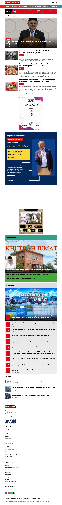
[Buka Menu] (53, 2)
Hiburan (7, 436)
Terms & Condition (10, 486)
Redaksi (7, 484)
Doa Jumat (9, 456)
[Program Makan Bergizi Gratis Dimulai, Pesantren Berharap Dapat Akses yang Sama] (11, 70)
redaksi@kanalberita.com (14, 416)
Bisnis (6, 431)
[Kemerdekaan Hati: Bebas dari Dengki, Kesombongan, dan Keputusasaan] (8, 382)
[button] (50, 2)
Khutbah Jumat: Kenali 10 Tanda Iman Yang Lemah (20, 278)
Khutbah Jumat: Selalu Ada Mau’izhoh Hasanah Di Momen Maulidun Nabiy (27, 274)
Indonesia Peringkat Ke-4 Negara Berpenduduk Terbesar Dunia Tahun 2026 (40, 11)
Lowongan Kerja (9, 477)
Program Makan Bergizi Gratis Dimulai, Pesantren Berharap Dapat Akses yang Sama (37, 65)
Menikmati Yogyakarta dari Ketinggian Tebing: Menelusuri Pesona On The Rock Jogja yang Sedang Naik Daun (33, 388)
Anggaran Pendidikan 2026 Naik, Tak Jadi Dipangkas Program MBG (28, 42)
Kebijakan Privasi (9, 474)
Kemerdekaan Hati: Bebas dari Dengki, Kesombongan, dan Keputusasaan (33, 381)
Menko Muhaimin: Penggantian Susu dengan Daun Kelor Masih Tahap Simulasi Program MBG (37, 80)
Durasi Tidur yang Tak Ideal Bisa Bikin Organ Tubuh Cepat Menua (30, 335)
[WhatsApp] (11, 493)
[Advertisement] (31, 197)
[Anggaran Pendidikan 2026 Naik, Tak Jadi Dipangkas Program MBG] (31, 33)
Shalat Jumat (9, 452)
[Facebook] (6, 493)
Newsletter (7, 479)
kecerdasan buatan (11, 454)
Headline (8, 39)
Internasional (8, 438)
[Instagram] (8, 493)
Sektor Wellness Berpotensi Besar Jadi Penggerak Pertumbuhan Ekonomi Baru (32, 346)
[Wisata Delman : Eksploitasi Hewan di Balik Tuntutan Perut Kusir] (8, 396)
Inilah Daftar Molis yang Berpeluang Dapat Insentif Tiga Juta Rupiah (15, 11)
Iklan (6, 470)
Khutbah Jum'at (9, 443)
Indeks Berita (8, 472)
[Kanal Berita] (12, 2)
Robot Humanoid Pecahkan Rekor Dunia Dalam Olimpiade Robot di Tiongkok (33, 329)
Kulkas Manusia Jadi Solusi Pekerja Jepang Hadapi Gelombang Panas (31, 341)
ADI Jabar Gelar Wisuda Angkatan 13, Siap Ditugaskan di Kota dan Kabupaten (30, 369)
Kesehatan (7, 441)
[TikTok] (14, 493)
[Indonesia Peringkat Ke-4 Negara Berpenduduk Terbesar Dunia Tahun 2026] (28, 11)
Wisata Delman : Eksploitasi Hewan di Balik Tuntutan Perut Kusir (30, 395)
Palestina (8, 459)
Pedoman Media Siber (10, 481)
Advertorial (7, 429)
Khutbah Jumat (10, 449)
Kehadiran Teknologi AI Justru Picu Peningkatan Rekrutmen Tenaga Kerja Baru (32, 323)
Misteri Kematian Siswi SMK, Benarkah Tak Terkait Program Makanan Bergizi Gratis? (37, 52)
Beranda (7, 465)
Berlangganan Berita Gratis (12, 467)
